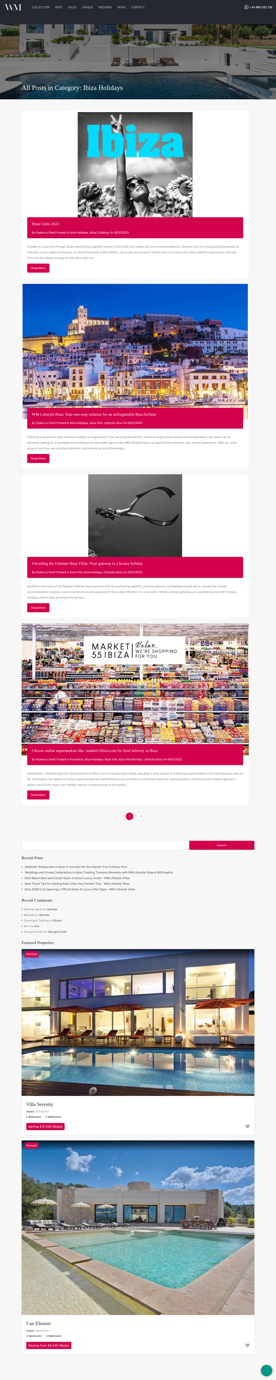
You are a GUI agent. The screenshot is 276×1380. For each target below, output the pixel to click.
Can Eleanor (38, 1323)
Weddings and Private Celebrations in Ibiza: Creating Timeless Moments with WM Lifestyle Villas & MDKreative (99, 872)
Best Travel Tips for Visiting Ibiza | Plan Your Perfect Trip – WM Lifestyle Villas (77, 883)
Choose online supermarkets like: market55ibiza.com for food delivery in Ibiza (95, 750)
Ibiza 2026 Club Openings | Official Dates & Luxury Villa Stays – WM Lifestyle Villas (80, 889)
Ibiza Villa (96, 423)
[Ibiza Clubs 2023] (135, 169)
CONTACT (138, 7)
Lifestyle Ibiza (113, 423)
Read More (38, 268)
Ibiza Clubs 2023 (45, 224)
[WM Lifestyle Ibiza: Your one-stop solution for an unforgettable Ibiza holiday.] (135, 351)
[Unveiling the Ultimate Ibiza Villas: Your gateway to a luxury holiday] (135, 521)
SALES (72, 7)
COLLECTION (41, 7)
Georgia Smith (57, 932)
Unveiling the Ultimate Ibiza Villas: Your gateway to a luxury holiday (87, 563)
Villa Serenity (39, 1104)
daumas (52, 909)
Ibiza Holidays (79, 232)
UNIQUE (87, 7)
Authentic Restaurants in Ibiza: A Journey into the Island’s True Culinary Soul (76, 867)
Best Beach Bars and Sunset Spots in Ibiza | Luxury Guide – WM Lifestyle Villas (77, 878)
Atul (36, 926)
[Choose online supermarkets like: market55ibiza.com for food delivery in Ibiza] (135, 690)
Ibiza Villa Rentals (130, 759)
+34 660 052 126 (261, 7)
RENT (59, 7)
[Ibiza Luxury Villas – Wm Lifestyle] (13, 9)
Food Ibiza (76, 759)
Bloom (57, 920)
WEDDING (105, 7)
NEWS (121, 7)
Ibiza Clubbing (99, 232)
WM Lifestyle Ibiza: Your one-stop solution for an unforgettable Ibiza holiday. (94, 414)
